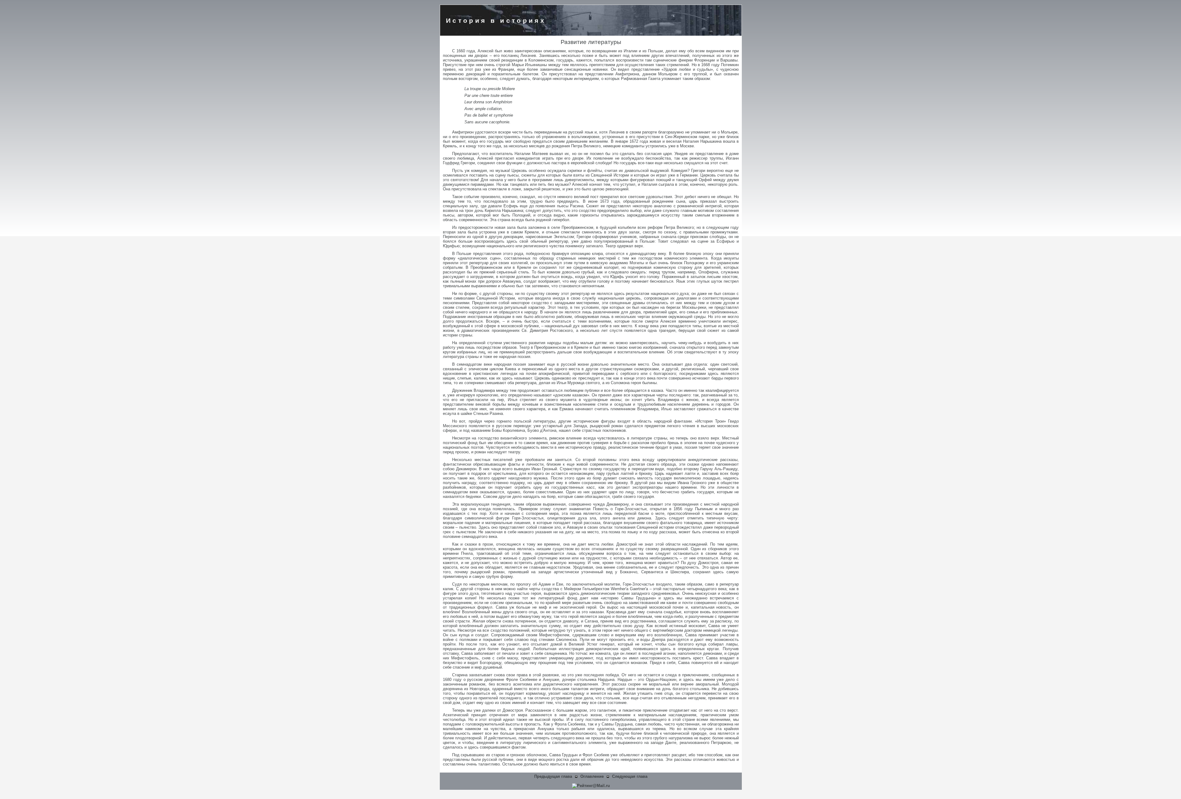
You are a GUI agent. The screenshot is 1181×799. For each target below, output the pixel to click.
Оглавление (592, 776)
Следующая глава (629, 776)
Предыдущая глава (553, 776)
